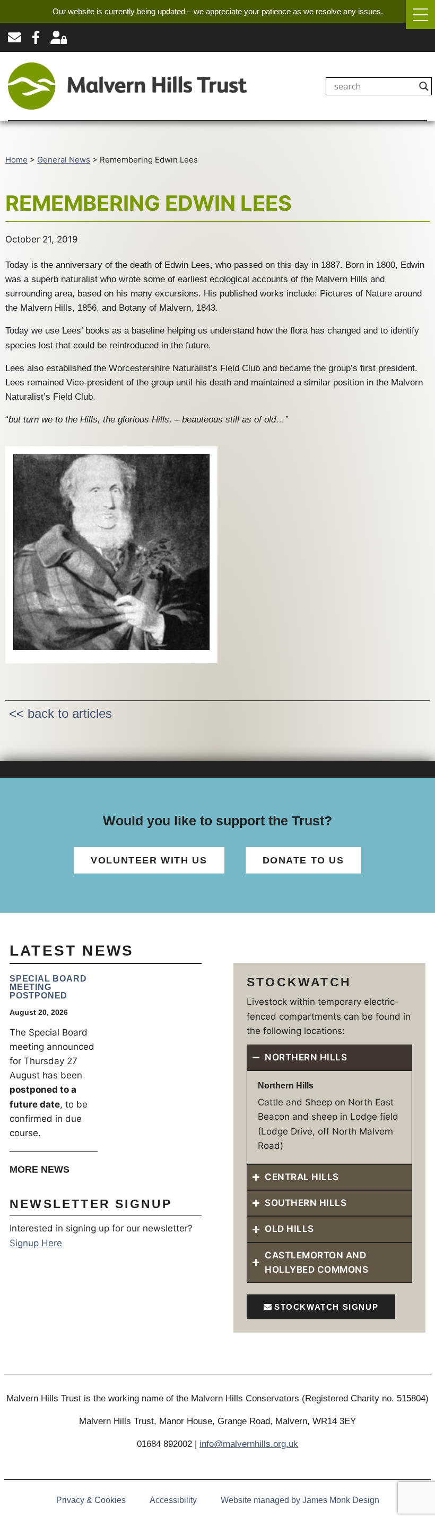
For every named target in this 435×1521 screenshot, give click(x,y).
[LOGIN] (58, 37)
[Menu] (420, 14)
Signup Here (36, 1243)
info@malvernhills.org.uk (248, 1444)
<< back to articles (60, 713)
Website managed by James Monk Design (300, 1500)
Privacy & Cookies (91, 1500)
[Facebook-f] (35, 37)
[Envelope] (14, 37)
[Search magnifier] (423, 86)
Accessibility (173, 1500)
